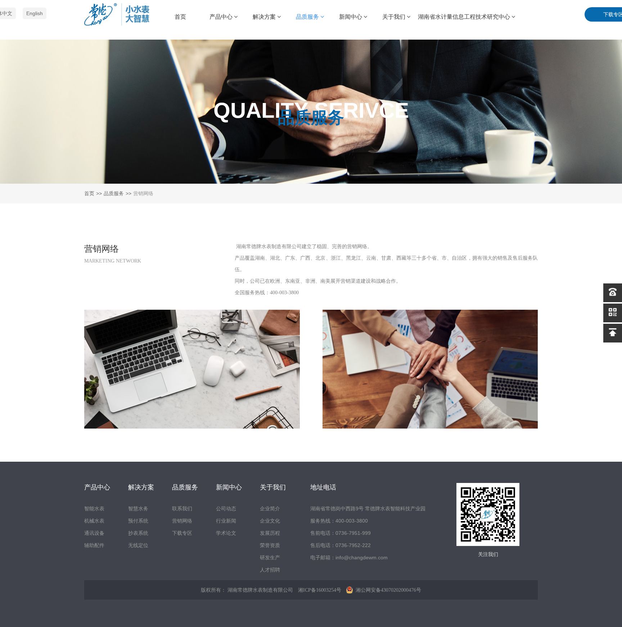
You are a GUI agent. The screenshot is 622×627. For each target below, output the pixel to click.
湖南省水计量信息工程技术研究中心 (464, 17)
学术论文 (226, 533)
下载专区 (182, 533)
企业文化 (270, 521)
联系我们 (182, 508)
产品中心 (221, 17)
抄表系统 (138, 533)
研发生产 (270, 557)
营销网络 (182, 521)
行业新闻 (226, 521)
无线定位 (138, 545)
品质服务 (308, 17)
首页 (180, 17)
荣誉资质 (270, 545)
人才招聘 (270, 570)
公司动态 (226, 508)
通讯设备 (94, 533)
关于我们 (394, 17)
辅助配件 (94, 545)
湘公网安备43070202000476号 (387, 590)
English (34, 13)
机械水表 (94, 521)
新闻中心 (351, 17)
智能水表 (94, 508)
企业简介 (270, 508)
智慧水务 (138, 508)
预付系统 (138, 521)
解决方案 (265, 17)
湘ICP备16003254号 (319, 590)
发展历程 (270, 533)
